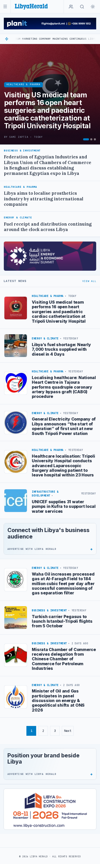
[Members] (71, 7)
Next (67, 731)
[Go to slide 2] (91, 139)
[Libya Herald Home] (31, 6)
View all (89, 281)
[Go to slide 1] (86, 139)
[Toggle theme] (93, 7)
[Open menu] (5, 6)
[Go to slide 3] (95, 139)
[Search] (82, 7)
